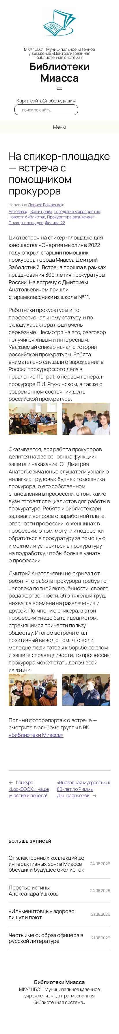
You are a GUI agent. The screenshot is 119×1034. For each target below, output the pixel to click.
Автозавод (18, 211)
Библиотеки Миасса (59, 72)
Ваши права (41, 211)
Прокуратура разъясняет (70, 217)
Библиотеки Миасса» (38, 735)
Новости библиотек (27, 217)
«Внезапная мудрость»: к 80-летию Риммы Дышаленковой (83, 789)
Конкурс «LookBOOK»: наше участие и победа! (29, 789)
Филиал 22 (55, 222)
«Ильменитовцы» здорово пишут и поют (42, 914)
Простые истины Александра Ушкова (34, 890)
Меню (59, 127)
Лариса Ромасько (45, 204)
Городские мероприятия (77, 211)
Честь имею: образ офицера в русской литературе (46, 938)
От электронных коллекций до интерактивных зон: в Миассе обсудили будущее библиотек (46, 864)
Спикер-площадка (26, 222)
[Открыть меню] (59, 88)
